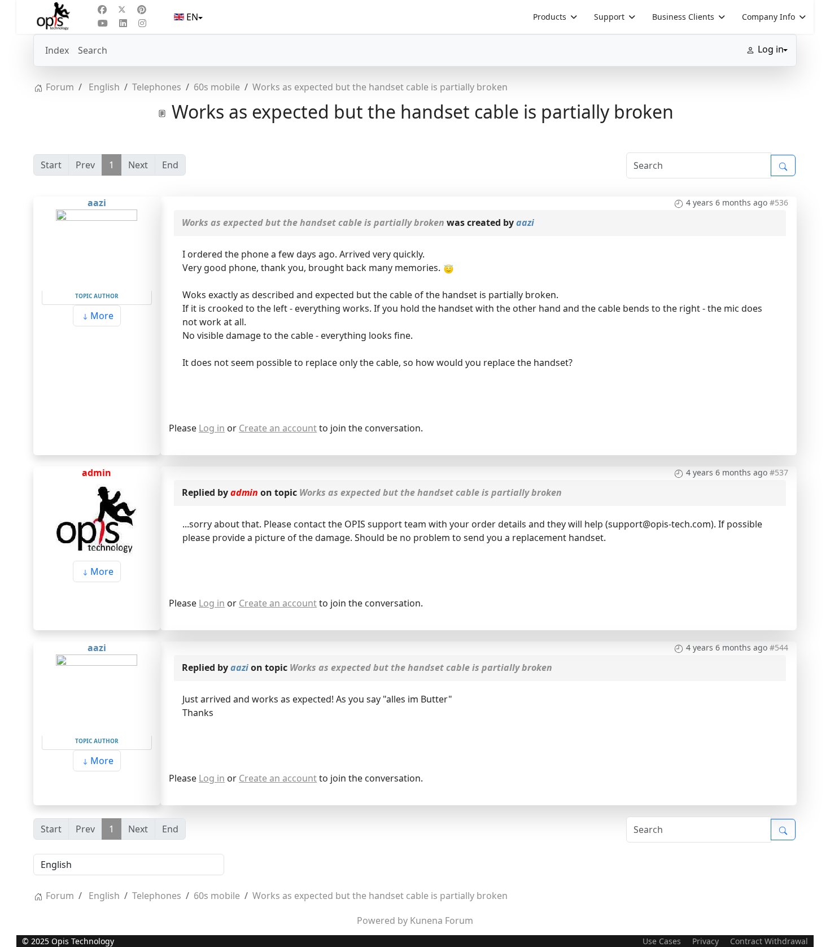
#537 (779, 472)
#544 (779, 647)
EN (192, 17)
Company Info (768, 16)
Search (92, 50)
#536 (779, 202)
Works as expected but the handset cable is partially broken (313, 222)
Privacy (705, 941)
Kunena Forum (441, 920)
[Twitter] (122, 9)
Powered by (382, 920)
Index (57, 50)
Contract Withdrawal (769, 941)
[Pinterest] (141, 9)
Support (609, 16)
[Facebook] (102, 9)
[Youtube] (103, 23)
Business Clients (683, 16)
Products (549, 16)
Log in (212, 428)
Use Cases (662, 941)
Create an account (278, 428)
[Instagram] (142, 23)
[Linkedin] (123, 23)
